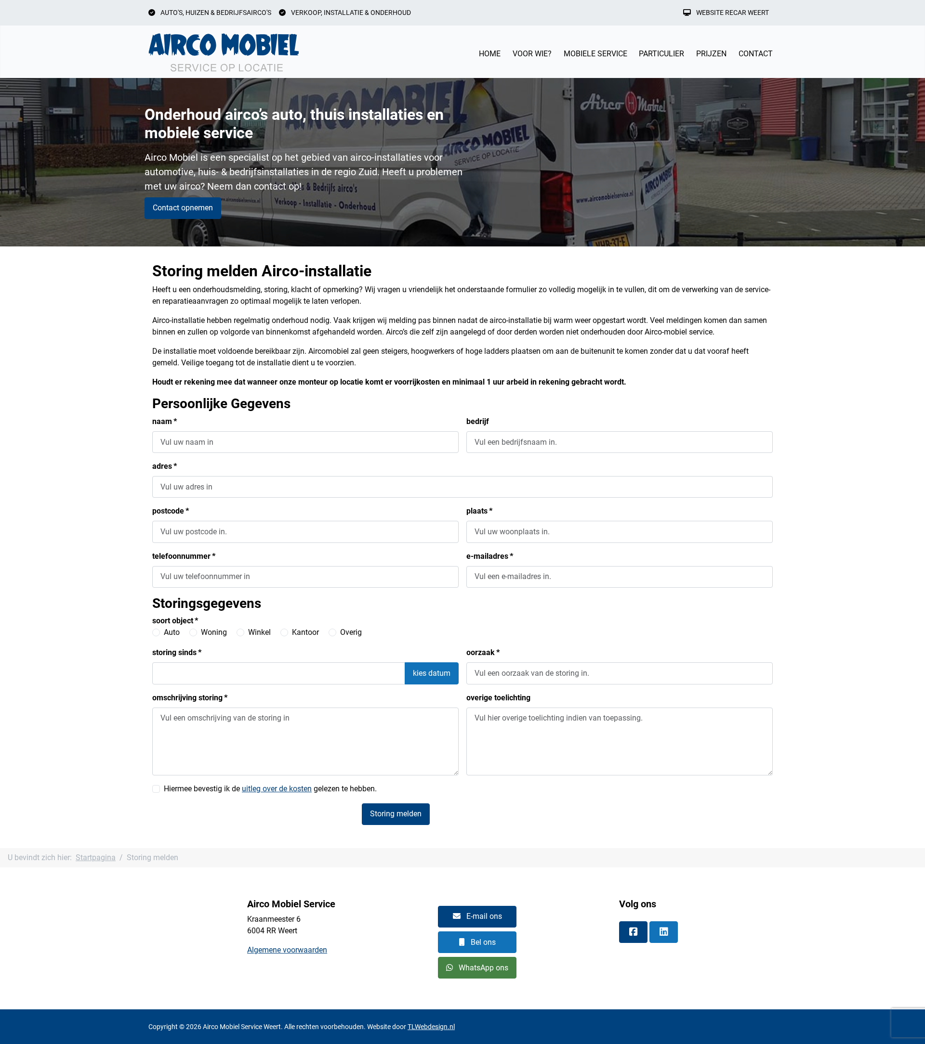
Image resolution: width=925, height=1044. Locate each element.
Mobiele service (595, 53)
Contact (756, 53)
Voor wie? (532, 53)
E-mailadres (489, 556)
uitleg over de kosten (277, 788)
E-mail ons (483, 916)
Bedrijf (477, 421)
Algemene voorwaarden (287, 949)
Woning (214, 632)
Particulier (661, 53)
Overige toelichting (498, 697)
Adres (164, 466)
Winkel (259, 632)
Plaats (479, 511)
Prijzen (711, 53)
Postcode (170, 511)
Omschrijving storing (189, 697)
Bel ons (482, 942)
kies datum (431, 673)
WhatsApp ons (482, 967)
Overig (351, 632)
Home (490, 53)
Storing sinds (176, 652)
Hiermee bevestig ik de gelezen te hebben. (270, 788)
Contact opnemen (183, 207)
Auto (172, 632)
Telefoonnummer (183, 556)
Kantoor (305, 632)
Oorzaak (483, 652)
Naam (164, 421)
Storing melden (396, 813)
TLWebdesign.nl (431, 1027)
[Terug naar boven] (908, 1026)
